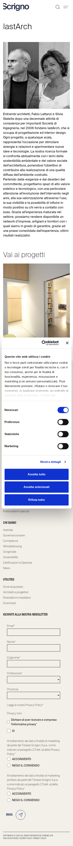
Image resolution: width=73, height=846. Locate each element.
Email (11, 626)
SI (13, 731)
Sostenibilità (10, 557)
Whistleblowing (12, 546)
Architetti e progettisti (15, 592)
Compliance (10, 541)
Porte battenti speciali (16, 511)
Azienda (8, 530)
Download (9, 603)
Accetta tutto (36, 474)
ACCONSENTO (21, 759)
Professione (15, 673)
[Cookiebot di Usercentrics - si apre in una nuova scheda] (43, 342)
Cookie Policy (26, 838)
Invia (9, 814)
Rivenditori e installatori (17, 597)
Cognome (13, 657)
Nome (11, 642)
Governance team (14, 535)
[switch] (63, 422)
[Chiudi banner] (67, 343)
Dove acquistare (13, 587)
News (6, 568)
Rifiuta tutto (36, 499)
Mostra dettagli (50, 461)
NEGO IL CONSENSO (26, 765)
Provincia (12, 689)
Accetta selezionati (37, 487)
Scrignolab (9, 551)
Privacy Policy (40, 838)
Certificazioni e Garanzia (17, 562)
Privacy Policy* (34, 705)
